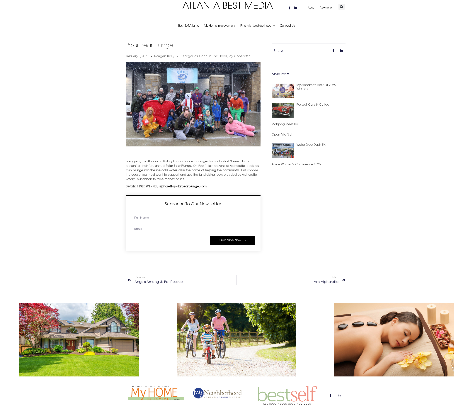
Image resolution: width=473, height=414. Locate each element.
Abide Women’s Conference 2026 (296, 164)
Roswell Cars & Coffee (313, 104)
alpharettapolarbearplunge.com (183, 186)
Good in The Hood (213, 56)
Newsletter (326, 8)
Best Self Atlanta (188, 25)
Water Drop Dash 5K (311, 144)
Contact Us (287, 25)
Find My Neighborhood (255, 25)
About (311, 8)
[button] (341, 7)
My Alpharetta (239, 56)
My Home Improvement (220, 25)
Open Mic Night (283, 134)
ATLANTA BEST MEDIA (228, 6)
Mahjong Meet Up (285, 124)
